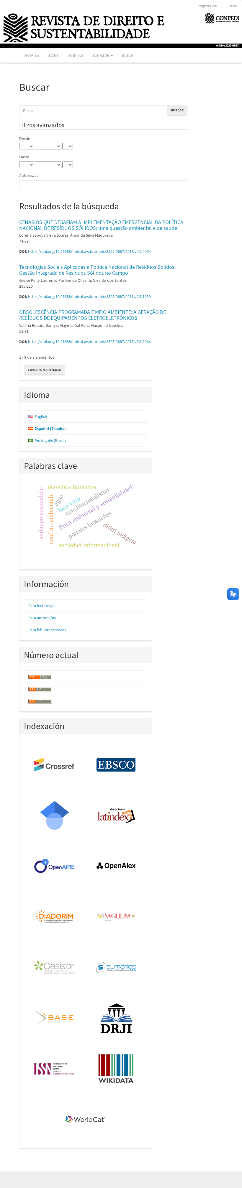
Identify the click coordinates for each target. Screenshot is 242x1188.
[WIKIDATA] (116, 1069)
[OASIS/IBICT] (55, 967)
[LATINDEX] (116, 815)
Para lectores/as (42, 605)
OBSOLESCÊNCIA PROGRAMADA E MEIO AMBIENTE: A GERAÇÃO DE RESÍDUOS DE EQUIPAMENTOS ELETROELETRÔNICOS (92, 315)
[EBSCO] (116, 765)
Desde (24, 138)
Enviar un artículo (44, 370)
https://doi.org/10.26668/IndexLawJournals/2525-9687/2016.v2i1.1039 (89, 296)
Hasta (24, 156)
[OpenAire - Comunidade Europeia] (55, 866)
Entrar (231, 6)
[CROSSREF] (55, 765)
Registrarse (207, 6)
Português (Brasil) (50, 440)
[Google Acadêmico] (55, 815)
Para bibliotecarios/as (47, 629)
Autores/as (28, 175)
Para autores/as (42, 617)
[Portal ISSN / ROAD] (55, 1069)
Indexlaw (32, 55)
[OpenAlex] (116, 866)
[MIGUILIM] (116, 917)
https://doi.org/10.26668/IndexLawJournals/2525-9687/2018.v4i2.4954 (89, 251)
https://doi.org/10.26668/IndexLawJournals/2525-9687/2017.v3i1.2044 (89, 341)
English (41, 416)
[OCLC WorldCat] (86, 1119)
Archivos (76, 55)
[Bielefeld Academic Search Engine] (55, 1018)
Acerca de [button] (101, 55)
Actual (54, 55)
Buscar (128, 55)
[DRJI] (116, 1018)
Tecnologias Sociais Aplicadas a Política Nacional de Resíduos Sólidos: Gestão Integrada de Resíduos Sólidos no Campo (97, 269)
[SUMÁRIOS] (116, 967)
